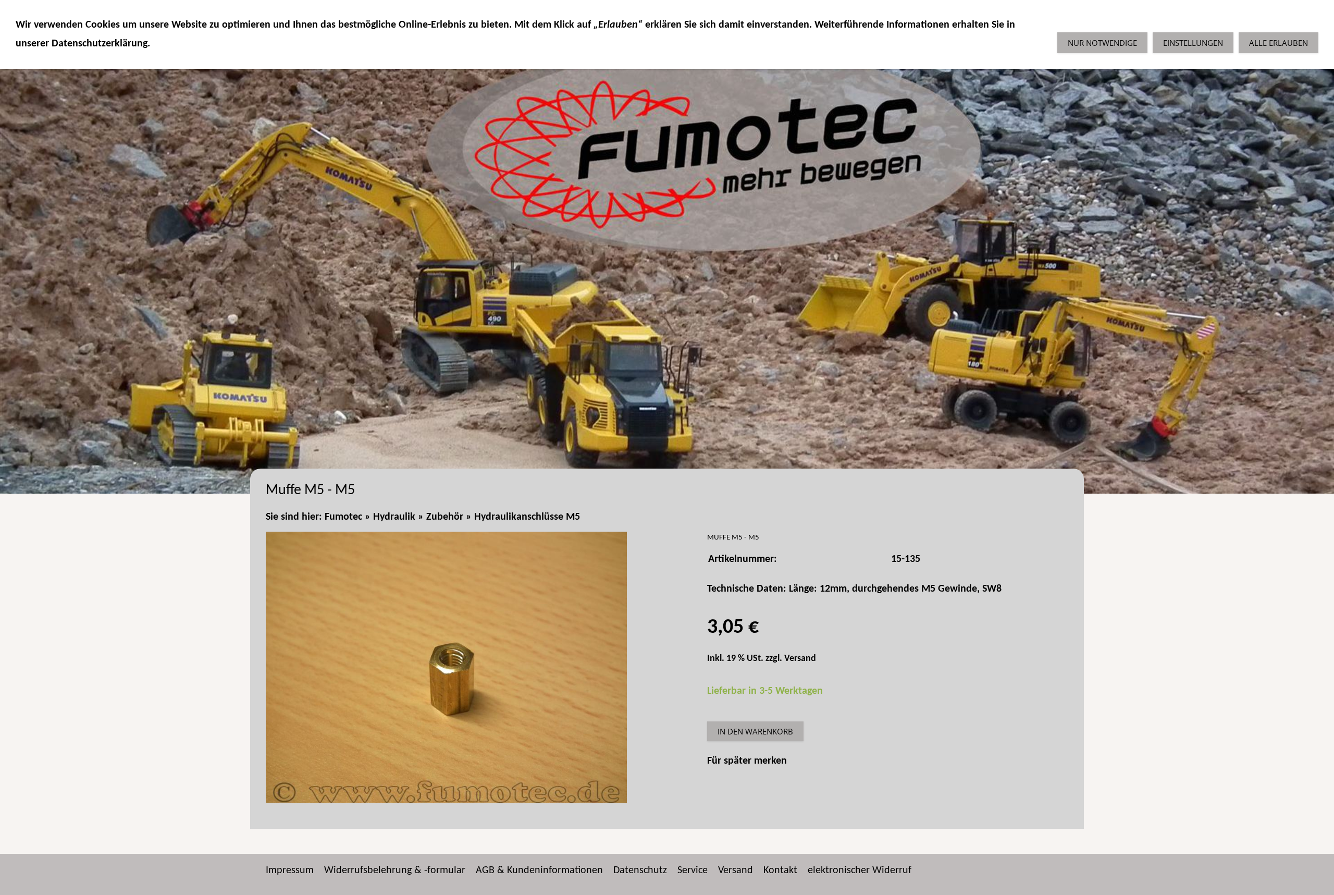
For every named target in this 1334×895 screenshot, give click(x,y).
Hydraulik (394, 517)
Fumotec (343, 517)
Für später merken (747, 761)
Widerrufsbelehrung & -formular (394, 870)
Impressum (290, 870)
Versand (800, 659)
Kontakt (780, 870)
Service (692, 870)
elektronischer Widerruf (859, 870)
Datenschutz (640, 870)
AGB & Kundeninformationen (539, 870)
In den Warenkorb (755, 731)
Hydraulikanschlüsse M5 (527, 517)
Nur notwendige (1102, 43)
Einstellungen (1193, 43)
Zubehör (444, 517)
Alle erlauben (1278, 43)
